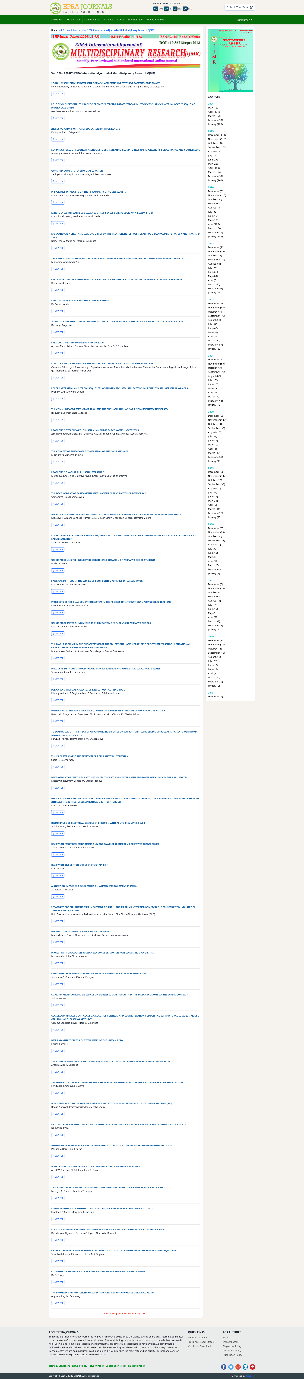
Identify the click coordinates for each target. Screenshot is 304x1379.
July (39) (212, 548)
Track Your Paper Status (201, 1341)
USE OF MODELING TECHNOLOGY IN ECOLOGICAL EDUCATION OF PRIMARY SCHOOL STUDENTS (103, 559)
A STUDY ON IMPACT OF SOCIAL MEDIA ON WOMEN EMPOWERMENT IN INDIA (94, 885)
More (104, 1354)
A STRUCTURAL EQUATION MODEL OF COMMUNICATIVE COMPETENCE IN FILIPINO (96, 1166)
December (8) (215, 584)
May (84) (213, 276)
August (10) (214, 544)
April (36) (213, 504)
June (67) (213, 271)
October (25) (215, 480)
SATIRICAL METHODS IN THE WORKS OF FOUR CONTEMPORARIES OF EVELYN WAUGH (97, 580)
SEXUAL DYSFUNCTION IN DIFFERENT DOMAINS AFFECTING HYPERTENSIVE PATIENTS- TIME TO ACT (105, 83)
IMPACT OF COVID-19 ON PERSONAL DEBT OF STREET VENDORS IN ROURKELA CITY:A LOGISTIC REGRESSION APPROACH (116, 514)
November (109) (217, 419)
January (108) (215, 124)
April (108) (214, 224)
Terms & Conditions (59, 1365)
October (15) (215, 648)
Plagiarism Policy (232, 1346)
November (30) (216, 475)
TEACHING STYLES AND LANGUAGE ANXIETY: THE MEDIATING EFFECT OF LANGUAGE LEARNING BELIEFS (108, 1187)
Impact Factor (230, 1341)
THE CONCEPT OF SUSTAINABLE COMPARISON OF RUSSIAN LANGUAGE (90, 451)
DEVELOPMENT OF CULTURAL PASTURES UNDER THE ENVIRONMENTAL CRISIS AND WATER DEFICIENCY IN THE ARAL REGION (119, 777)
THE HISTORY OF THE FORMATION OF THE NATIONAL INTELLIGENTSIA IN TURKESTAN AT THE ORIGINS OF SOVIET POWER (117, 1082)
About (120, 19)
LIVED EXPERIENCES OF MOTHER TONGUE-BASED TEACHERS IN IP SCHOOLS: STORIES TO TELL (102, 1208)
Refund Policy (79, 1365)
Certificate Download (199, 1346)
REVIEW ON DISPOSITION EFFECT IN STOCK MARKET (79, 864)
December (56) (216, 303)
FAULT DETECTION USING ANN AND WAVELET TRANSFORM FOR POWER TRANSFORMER (98, 973)
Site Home (56, 19)
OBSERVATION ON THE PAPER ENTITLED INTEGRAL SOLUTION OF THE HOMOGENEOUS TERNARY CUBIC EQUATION (113, 1250)
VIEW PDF (58, 94)
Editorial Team (135, 19)
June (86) (213, 440)
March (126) (215, 171)
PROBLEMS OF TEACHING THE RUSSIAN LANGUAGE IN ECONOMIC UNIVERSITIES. (95, 430)
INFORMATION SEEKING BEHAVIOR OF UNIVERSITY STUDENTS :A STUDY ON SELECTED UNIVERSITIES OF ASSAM (111, 1145)
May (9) (212, 612)
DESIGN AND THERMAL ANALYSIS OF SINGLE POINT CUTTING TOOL (88, 689)
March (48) (214, 452)
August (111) (215, 207)
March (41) (214, 508)
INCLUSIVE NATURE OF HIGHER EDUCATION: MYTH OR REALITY (85, 128)
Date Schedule (92, 19)
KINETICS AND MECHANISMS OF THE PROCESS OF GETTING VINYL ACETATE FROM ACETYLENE (102, 363)
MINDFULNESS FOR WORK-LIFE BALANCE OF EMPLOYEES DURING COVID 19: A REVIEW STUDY (102, 212)
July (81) (212, 436)
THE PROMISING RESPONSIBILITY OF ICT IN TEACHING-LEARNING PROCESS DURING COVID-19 (102, 1292)
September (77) (216, 371)
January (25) (214, 517)
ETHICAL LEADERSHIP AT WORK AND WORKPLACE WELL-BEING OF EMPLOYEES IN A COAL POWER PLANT (108, 1229)
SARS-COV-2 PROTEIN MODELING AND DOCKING (77, 342)
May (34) (213, 500)
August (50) (214, 319)
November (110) (217, 139)
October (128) (215, 143)
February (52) (215, 288)
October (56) (215, 199)
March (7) (213, 565)
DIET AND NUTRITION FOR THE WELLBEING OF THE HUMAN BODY (87, 1040)
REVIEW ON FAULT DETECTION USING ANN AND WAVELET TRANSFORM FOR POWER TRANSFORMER (105, 843)
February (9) (215, 569)
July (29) (212, 492)
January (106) (215, 236)
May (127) (213, 388)
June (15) (213, 552)
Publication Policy (232, 1354)
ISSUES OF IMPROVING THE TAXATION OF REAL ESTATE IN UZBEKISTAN (89, 756)
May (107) (213, 444)
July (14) (212, 604)
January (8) (214, 685)
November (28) (216, 532)
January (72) (214, 404)
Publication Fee (155, 19)
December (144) (217, 134)
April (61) (213, 280)
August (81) (214, 263)
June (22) (213, 496)
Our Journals (243, 19)
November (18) (216, 588)
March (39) (214, 621)
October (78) (215, 255)
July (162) (213, 155)
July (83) (212, 211)
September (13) (216, 652)
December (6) (215, 696)
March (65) (214, 284)
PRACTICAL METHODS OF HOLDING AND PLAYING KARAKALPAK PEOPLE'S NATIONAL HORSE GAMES (105, 668)
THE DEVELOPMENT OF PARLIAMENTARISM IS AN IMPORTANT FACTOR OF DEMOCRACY (98, 493)
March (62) (214, 340)
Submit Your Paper (238, 7)
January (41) (214, 461)
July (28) (212, 660)
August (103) (215, 432)
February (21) (215, 625)
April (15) (213, 673)
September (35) (216, 484)
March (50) (214, 396)
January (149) (215, 180)
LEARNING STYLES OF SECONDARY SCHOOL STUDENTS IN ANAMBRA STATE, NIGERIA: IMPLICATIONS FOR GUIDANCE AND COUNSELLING (125, 149)
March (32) (214, 677)
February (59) (215, 456)
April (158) (214, 167)
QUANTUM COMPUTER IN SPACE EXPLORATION (77, 170)
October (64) (215, 367)
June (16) (213, 665)
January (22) (214, 629)
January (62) (214, 348)
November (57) (216, 307)
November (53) (216, 363)
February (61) (215, 400)
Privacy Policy (96, 1365)
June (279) (213, 159)
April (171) (214, 111)
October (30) (215, 536)
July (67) (212, 324)
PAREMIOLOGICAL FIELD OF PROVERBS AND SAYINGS (80, 931)
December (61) (216, 359)
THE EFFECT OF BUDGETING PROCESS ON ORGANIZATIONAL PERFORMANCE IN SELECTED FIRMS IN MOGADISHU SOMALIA (117, 258)
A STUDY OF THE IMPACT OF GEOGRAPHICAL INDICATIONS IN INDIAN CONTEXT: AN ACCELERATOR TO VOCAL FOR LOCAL (117, 321)
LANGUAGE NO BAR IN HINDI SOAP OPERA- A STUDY (80, 300)
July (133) (213, 380)
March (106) (215, 228)
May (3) (212, 556)
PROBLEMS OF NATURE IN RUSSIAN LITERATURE (77, 472)
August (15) (214, 488)
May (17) (213, 669)
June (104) (213, 215)
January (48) (214, 292)
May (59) (213, 332)
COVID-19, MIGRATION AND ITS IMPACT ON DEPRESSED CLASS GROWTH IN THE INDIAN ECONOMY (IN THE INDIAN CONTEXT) (119, 994)
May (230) (213, 163)
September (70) (216, 315)
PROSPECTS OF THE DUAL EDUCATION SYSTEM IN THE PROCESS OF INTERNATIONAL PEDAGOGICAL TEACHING (111, 601)
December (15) (216, 640)
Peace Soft (250, 1375)
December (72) (216, 247)
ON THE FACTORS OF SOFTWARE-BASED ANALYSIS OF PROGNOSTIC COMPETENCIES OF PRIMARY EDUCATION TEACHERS (116, 279)
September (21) (216, 540)
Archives (108, 19)
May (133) (213, 219)
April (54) (213, 336)
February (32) (215, 681)
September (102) (217, 203)
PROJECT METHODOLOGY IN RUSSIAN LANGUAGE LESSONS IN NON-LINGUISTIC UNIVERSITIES (102, 952)
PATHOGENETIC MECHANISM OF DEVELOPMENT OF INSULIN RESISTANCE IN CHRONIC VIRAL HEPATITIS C (108, 710)
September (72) (216, 259)
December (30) (216, 471)
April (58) (213, 448)
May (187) (213, 107)
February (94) (215, 120)
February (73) (215, 232)
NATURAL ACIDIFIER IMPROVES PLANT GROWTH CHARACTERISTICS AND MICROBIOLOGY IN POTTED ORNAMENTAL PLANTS (118, 1124)
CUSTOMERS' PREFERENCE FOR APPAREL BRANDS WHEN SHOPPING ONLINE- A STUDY (98, 1271)
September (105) (217, 147)
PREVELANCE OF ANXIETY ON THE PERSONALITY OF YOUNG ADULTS (88, 191)
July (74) (212, 267)
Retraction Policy (232, 1350)
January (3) (214, 573)
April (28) (213, 617)
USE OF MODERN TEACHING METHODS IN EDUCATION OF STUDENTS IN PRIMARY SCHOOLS (101, 622)
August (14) (214, 600)
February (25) (215, 513)
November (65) (216, 251)
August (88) (214, 376)
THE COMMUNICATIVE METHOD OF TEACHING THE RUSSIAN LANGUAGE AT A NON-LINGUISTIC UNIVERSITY (109, 409)
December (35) (216, 528)
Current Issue (73, 19)
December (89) (216, 191)
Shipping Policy (136, 1365)
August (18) (214, 656)
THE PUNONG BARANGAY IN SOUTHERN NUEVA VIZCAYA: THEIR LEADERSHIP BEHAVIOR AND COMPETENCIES (110, 1061)
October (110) (215, 424)
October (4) (214, 592)
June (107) (213, 384)
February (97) (215, 176)
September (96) (216, 428)
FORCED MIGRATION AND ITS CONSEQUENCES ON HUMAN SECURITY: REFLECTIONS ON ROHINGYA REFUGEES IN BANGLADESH (120, 388)
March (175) (215, 115)
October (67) (215, 311)
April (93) (213, 392)
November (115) (217, 195)
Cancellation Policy (116, 1365)
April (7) (212, 561)
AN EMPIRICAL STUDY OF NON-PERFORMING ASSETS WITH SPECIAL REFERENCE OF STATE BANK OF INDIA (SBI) (111, 1103)
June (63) (213, 328)
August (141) (215, 151)
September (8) (216, 596)
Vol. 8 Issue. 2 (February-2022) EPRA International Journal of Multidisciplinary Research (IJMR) (106, 30)
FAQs (226, 1337)
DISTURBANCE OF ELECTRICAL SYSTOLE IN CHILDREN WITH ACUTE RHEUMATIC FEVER (98, 822)
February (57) (215, 344)
